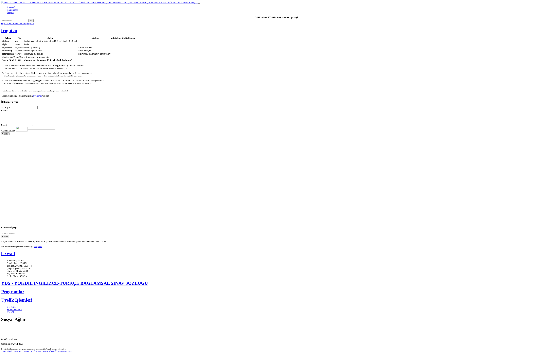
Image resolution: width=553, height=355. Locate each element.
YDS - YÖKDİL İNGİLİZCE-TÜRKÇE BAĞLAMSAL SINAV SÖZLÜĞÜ (74, 283)
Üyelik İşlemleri (16, 300)
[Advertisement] (87, 163)
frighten (9, 30)
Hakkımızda (12, 10)
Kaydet (5, 236)
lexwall (8, 253)
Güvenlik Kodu (8, 130)
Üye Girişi (6, 23)
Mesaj (4, 125)
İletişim (10, 12)
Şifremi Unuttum (18, 23)
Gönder (5, 134)
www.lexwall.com (65, 351)
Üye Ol (30, 23)
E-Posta (4, 110)
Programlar (12, 291)
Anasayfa (11, 7)
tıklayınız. (38, 247)
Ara (31, 21)
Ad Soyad (5, 107)
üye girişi (37, 96)
